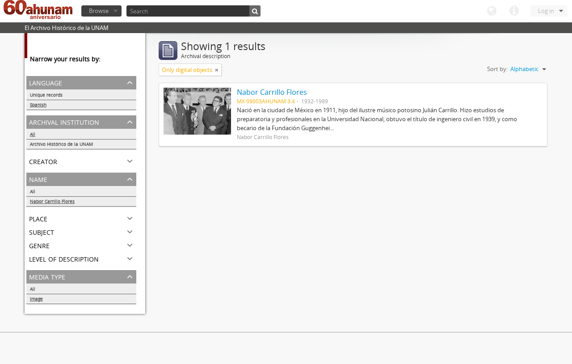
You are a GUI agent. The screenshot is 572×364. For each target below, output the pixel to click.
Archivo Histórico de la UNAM (61, 144)
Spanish (38, 105)
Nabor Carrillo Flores (52, 201)
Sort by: (497, 69)
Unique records (46, 95)
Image (36, 299)
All (32, 134)
